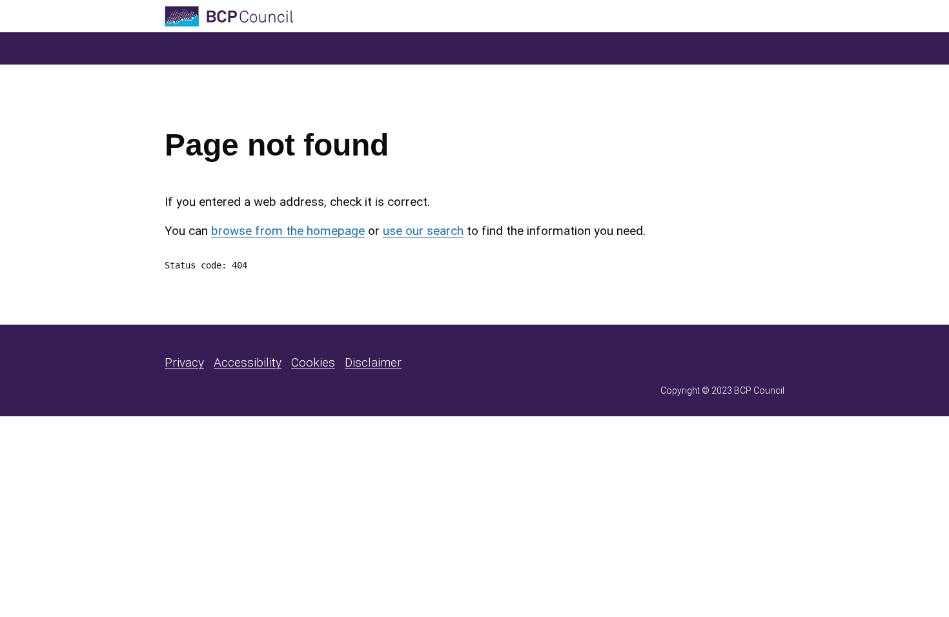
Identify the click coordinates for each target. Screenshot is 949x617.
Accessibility (247, 362)
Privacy (184, 362)
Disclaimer (373, 362)
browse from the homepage (288, 230)
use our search (423, 230)
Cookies (313, 362)
